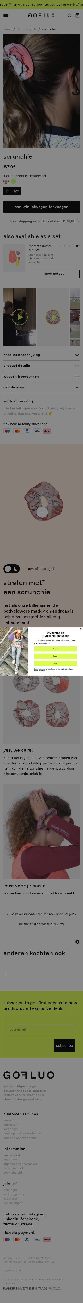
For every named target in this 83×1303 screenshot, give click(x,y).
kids (55, 663)
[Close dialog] (81, 629)
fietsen (55, 656)
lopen (55, 649)
